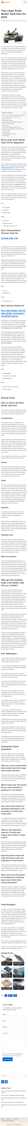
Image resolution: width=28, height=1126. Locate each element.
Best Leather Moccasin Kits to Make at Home (12, 1102)
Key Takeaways (6, 132)
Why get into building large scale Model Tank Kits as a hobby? (13, 129)
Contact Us (16, 1119)
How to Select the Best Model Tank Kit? (12, 127)
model (10, 995)
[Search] (25, 1075)
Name (4, 1014)
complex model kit (9, 87)
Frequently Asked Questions (9, 134)
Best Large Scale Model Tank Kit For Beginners (14, 115)
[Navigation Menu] (25, 2)
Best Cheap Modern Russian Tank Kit (11, 117)
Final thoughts (6, 135)
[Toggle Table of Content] (23, 113)
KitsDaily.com (18, 1124)
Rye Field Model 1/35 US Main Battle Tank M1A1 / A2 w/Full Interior (13, 123)
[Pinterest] (6, 1081)
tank (15, 995)
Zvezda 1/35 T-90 (7, 118)
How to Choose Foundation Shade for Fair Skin (12, 1095)
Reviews (25, 20)
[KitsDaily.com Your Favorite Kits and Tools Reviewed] (5, 2)
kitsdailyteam (6, 20)
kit (6, 995)
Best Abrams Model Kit (8, 120)
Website (5, 1027)
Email (4, 1020)
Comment (5, 1033)
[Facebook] (2, 1081)
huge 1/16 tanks (7, 492)
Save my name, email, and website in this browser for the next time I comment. (13, 1054)
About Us (8, 1119)
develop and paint (17, 499)
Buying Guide (6, 125)
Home (2, 1119)
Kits (21, 20)
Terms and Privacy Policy (7, 1120)
